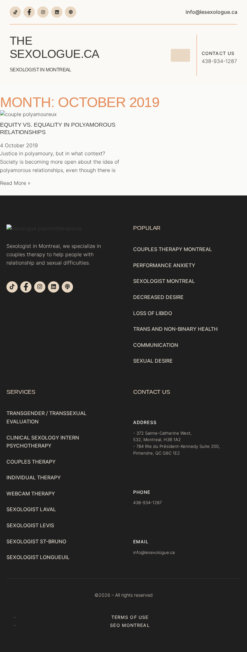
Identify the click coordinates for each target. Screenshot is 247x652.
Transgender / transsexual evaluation (46, 417)
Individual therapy (33, 477)
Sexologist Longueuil (37, 557)
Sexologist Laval (31, 509)
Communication (155, 345)
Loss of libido (152, 313)
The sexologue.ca (54, 53)
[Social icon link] (15, 12)
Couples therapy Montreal (172, 249)
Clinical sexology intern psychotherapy (42, 441)
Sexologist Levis (30, 525)
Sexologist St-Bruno (36, 541)
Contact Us (218, 53)
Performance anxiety (164, 265)
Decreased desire (158, 297)
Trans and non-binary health (175, 329)
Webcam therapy (30, 493)
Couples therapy (31, 461)
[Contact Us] (206, 39)
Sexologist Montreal (164, 281)
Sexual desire (153, 361)
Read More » (15, 183)
